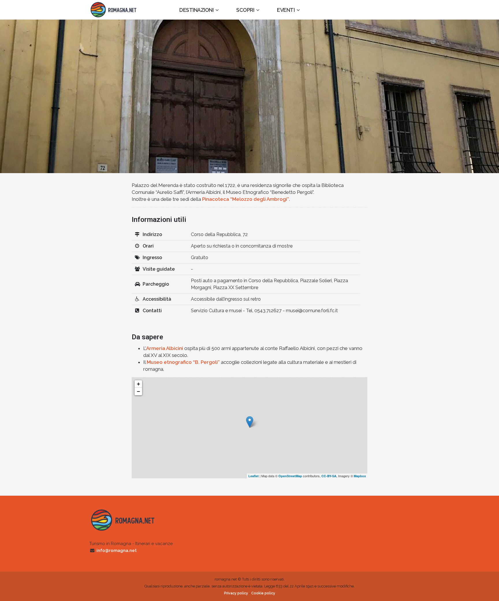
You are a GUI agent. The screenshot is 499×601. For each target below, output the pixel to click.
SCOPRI (245, 10)
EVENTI (286, 10)
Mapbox (360, 476)
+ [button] (138, 384)
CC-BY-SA (328, 476)
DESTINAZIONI (196, 10)
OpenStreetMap (290, 476)
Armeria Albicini (164, 348)
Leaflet (253, 476)
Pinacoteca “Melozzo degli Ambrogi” (245, 199)
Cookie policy (263, 593)
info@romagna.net (116, 550)
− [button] (138, 391)
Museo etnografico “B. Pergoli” (183, 362)
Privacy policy (236, 593)
